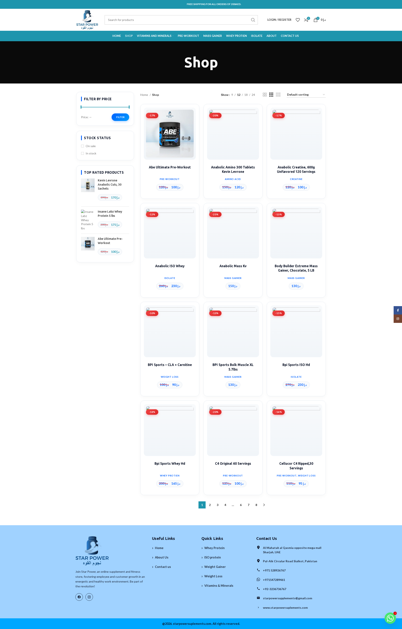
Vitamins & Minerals (217, 585)
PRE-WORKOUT (170, 179)
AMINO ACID (233, 179)
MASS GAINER (233, 278)
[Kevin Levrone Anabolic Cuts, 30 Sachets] (88, 190)
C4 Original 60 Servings (233, 463)
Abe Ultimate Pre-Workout (110, 241)
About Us (160, 557)
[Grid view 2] (265, 94)
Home (144, 94)
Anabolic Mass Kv (233, 266)
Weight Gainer (213, 566)
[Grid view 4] (278, 94)
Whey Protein (213, 548)
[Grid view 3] (271, 94)
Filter (120, 117)
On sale (91, 146)
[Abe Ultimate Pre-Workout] (88, 247)
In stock (91, 153)
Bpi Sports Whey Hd (170, 463)
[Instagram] (89, 597)
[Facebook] (79, 597)
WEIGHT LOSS (170, 376)
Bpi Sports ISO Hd (296, 365)
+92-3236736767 (274, 589)
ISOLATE (169, 278)
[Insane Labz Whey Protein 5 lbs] (88, 220)
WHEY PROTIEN (170, 475)
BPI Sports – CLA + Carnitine (170, 365)
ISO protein (211, 557)
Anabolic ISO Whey (169, 266)
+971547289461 (274, 580)
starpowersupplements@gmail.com (287, 598)
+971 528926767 (274, 570)
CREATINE (296, 179)
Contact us (161, 566)
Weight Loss (211, 576)
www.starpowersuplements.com (285, 607)
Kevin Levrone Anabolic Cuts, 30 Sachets (109, 184)
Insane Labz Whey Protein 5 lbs (110, 213)
